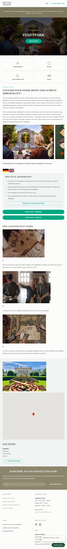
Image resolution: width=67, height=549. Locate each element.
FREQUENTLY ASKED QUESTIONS (34, 203)
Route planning (14, 461)
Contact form (39, 510)
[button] (47, 3)
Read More (33, 41)
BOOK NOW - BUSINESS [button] (33, 212)
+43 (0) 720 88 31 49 (58, 3)
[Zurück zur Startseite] (7, 3)
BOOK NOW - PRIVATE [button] (33, 218)
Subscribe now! (56, 484)
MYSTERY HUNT (8, 87)
